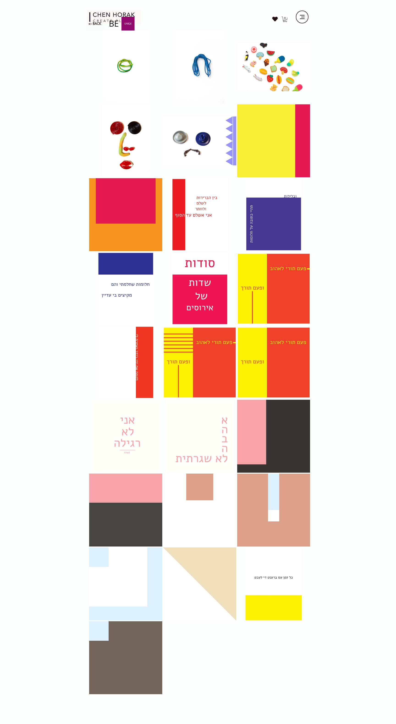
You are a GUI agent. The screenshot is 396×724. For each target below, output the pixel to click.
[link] (285, 19)
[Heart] (275, 19)
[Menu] (302, 17)
